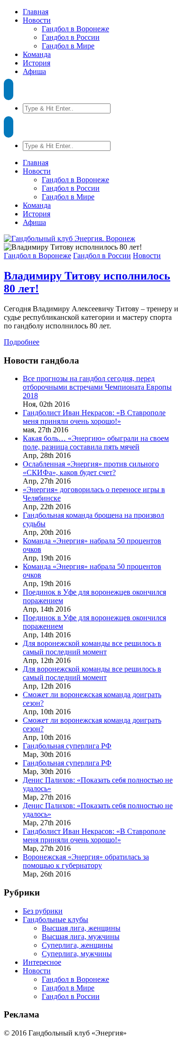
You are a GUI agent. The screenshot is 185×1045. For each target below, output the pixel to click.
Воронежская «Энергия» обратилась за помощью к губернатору (86, 861)
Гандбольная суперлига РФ (67, 746)
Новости (37, 20)
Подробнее (21, 342)
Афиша (34, 71)
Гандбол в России (71, 37)
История (36, 63)
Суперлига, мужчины (77, 954)
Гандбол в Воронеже (75, 29)
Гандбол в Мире (68, 46)
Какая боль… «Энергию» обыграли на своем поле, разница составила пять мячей (96, 442)
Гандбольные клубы (55, 919)
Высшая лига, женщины (81, 928)
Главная (35, 12)
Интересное (42, 962)
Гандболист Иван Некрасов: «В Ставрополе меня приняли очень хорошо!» (94, 417)
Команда (37, 54)
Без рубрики (43, 911)
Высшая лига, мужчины (81, 937)
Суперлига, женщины (77, 945)
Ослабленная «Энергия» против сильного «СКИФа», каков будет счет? (91, 468)
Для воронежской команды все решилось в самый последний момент (92, 647)
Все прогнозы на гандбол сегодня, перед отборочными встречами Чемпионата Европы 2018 (97, 387)
